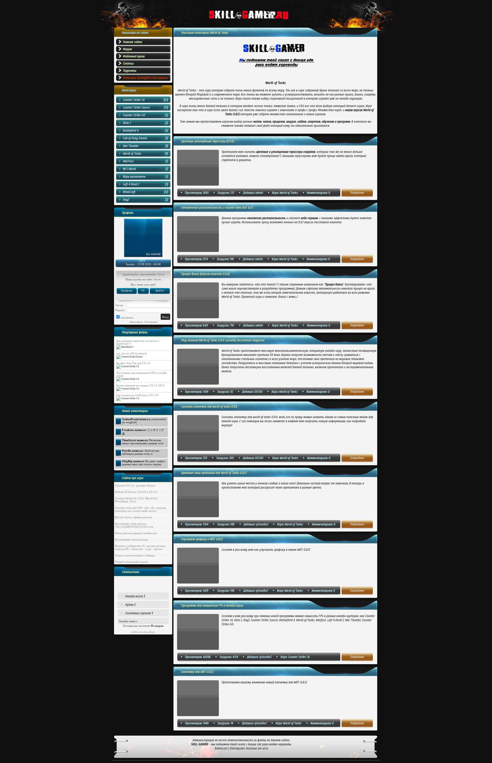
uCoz (265, 748)
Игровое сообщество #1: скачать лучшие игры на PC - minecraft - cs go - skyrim (140, 547)
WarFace (128, 161)
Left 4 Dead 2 (131, 184)
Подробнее (357, 193)
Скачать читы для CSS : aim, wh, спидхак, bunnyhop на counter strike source (140, 509)
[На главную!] (260, 15)
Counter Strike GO (134, 115)
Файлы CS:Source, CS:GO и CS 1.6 (136, 491)
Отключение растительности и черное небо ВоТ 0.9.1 (217, 208)
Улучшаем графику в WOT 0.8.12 (202, 539)
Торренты (129, 71)
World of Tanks (132, 154)
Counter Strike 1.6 (134, 100)
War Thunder (131, 146)
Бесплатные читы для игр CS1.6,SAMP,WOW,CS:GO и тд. (134, 525)
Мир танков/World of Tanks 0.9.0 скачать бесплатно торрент (222, 340)
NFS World (129, 169)
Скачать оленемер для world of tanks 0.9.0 (209, 407)
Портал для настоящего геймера (135, 555)
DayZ (126, 200)
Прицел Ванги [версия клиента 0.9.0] (205, 274)
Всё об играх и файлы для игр (133, 517)
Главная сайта (132, 42)
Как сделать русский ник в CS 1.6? (137, 395)
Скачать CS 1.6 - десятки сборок (135, 485)
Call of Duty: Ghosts (135, 138)
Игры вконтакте (134, 177)
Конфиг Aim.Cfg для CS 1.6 (133, 363)
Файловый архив (134, 56)
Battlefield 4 (130, 131)
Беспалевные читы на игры (131, 539)
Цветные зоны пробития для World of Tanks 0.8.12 (214, 473)
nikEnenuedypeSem (143, 631)
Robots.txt (220, 748)
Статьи (128, 63)
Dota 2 (127, 123)
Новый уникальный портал (131, 561)
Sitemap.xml (236, 748)
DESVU (258, 392)
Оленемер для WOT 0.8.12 (197, 672)
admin (259, 193)
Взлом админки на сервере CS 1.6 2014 (140, 385)
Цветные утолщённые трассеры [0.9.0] (207, 141)
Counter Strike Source (136, 107)
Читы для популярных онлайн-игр (136, 533)
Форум (127, 49)
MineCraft (129, 192)
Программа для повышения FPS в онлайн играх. (212, 605)
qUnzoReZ (262, 524)
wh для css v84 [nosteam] (131, 353)
